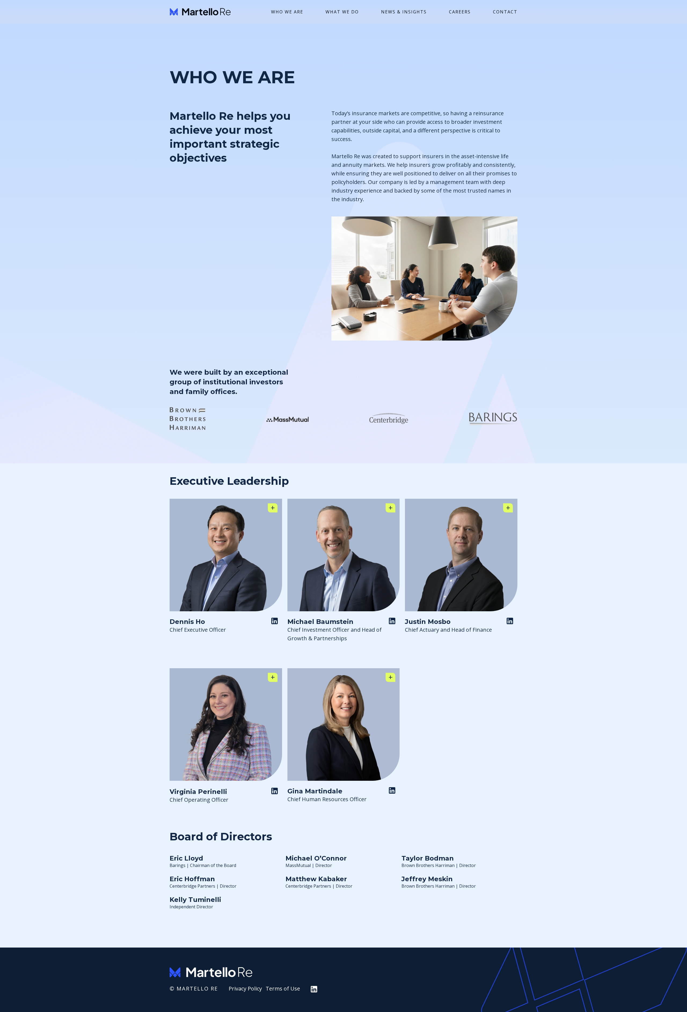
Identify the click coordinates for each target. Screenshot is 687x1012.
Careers (460, 12)
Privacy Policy (245, 988)
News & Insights (404, 12)
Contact (505, 12)
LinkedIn (276, 623)
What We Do (342, 12)
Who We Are (287, 12)
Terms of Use (283, 988)
